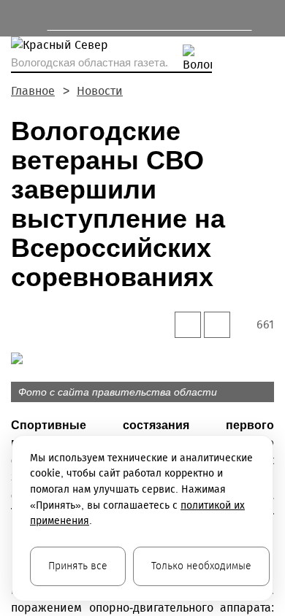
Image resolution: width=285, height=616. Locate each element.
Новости (100, 91)
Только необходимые (201, 566)
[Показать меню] (18, 18)
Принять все (77, 566)
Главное (33, 91)
